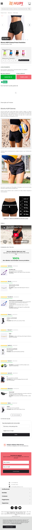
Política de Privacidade (16, 523)
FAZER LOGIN (24, 77)
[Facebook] (12, 508)
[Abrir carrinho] (29, 3)
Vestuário (10, 12)
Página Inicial (4, 12)
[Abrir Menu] (2, 3)
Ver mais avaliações (16, 415)
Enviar (16, 434)
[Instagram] (16, 508)
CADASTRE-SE (8, 77)
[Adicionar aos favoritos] (2, 16)
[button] (12, 39)
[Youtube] (19, 508)
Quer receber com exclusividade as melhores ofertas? (16, 457)
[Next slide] (29, 25)
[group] (16, 445)
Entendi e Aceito (9, 526)
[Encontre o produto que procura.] (29, 9)
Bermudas (15, 12)
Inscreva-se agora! (16, 455)
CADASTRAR (16, 471)
